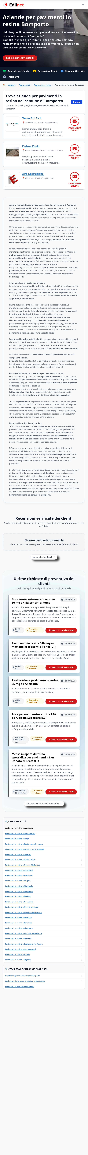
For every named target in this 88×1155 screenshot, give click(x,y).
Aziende (11, 85)
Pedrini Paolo (30, 146)
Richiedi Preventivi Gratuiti (61, 630)
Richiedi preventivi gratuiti (20, 57)
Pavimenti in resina (42, 85)
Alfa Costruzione (33, 174)
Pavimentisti (24, 85)
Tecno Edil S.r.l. (31, 118)
